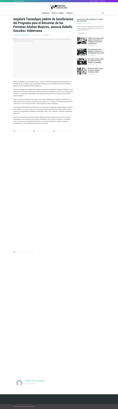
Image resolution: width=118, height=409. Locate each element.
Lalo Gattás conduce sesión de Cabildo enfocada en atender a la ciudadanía (96, 60)
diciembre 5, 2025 (93, 55)
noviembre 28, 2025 (93, 64)
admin (79, 23)
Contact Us (102, 1)
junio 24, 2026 (86, 23)
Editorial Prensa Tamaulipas (22, 35)
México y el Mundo (58, 13)
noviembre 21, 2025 (93, 74)
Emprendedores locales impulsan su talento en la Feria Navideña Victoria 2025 (96, 51)
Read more (81, 33)
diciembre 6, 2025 (93, 45)
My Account (95, 1)
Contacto (69, 13)
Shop (91, 1)
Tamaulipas (45, 13)
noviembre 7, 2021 (37, 35)
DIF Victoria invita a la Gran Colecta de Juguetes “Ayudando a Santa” (95, 70)
